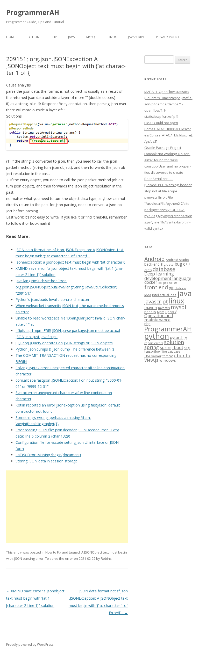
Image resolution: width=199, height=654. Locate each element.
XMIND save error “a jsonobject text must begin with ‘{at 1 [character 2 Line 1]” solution (35, 598)
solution (174, 342)
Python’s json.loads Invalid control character (52, 299)
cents (148, 270)
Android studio (177, 259)
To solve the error (59, 558)
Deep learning (159, 274)
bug (178, 264)
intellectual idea (164, 295)
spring (151, 347)
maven (150, 307)
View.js (151, 360)
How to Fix (53, 552)
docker (150, 282)
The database (170, 351)
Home (10, 37)
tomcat (167, 356)
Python (33, 37)
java (184, 293)
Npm (160, 311)
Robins (106, 558)
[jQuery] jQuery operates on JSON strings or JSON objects (64, 342)
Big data (167, 264)
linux (176, 301)
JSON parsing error (29, 558)
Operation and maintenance (158, 318)
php (147, 323)
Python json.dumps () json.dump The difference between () (65, 349)
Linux (112, 37)
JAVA (71, 37)
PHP (54, 37)
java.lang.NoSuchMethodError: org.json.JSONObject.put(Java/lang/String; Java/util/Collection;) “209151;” (67, 287)
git (171, 287)
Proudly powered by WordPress (29, 644)
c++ (186, 264)
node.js (150, 311)
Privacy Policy (168, 37)
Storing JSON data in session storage (46, 461)
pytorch (176, 337)
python (156, 336)
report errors (153, 343)
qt (185, 338)
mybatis (164, 308)
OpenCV (170, 312)
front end (156, 287)
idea (147, 295)
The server (152, 356)
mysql (178, 307)
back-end (152, 264)
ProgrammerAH (32, 12)
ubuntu (182, 355)
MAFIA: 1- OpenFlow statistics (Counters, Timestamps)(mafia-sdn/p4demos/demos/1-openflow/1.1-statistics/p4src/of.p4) (168, 104)
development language (167, 278)
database (164, 269)
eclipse (163, 283)
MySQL (91, 37)
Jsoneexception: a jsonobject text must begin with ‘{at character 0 (70, 262)
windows (167, 360)
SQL (187, 347)
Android (154, 259)
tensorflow (152, 351)
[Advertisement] (67, 506)
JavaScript (136, 37)
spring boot (171, 347)
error (173, 282)
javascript (156, 301)
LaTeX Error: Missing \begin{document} (48, 454)
